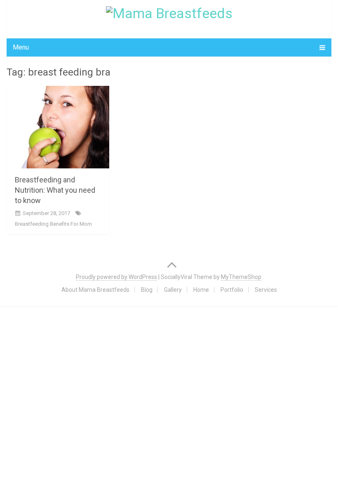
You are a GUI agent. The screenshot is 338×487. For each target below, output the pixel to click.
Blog (147, 289)
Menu (21, 47)
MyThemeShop (241, 277)
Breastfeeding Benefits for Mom (53, 224)
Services (266, 289)
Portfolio (232, 289)
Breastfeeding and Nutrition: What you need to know (55, 190)
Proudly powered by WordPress (116, 277)
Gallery (173, 289)
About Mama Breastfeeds (95, 289)
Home (201, 289)
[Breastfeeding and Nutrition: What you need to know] (58, 127)
